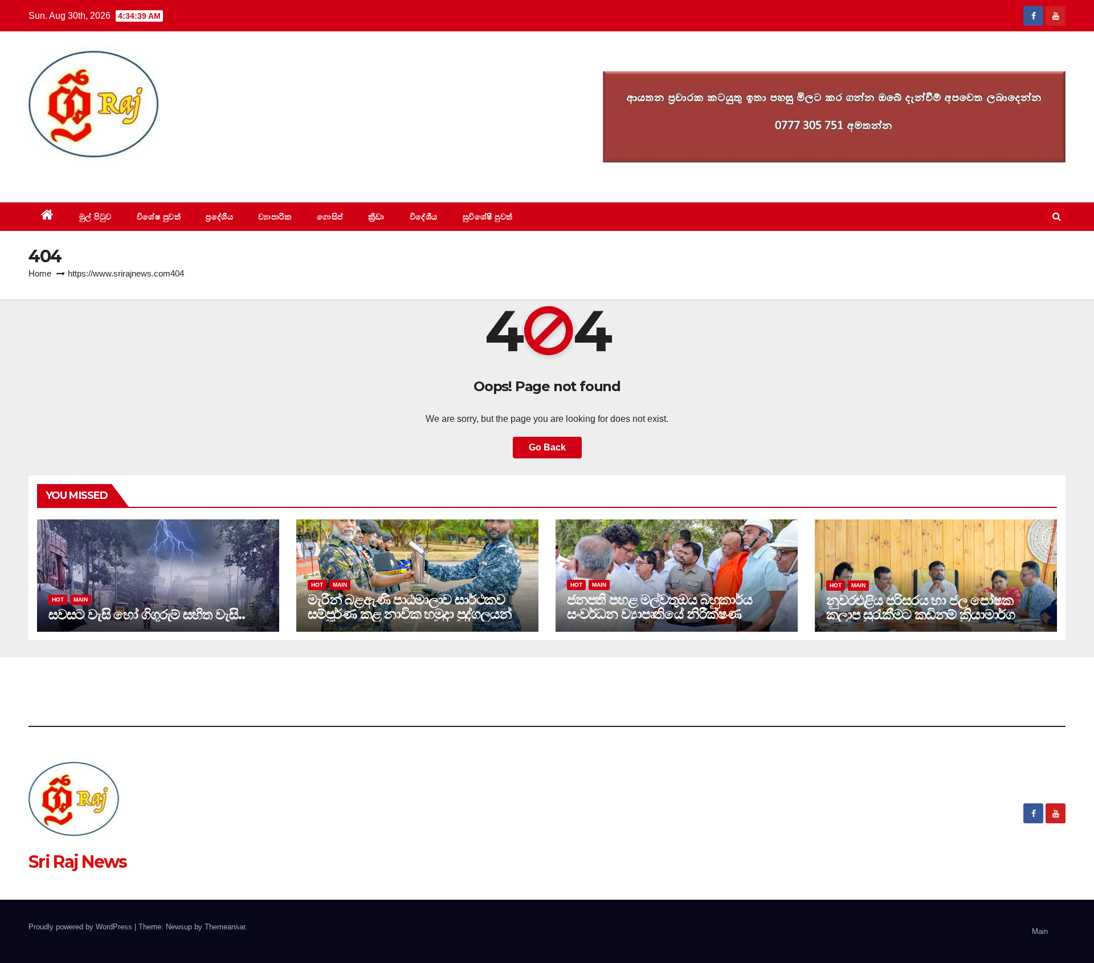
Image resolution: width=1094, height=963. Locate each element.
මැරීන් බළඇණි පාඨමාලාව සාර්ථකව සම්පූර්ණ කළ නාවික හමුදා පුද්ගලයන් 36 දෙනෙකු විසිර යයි (409, 613)
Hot (58, 599)
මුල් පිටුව (95, 217)
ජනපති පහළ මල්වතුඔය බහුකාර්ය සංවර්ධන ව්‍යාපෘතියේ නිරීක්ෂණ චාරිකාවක (659, 613)
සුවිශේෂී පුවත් (488, 217)
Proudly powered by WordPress (81, 927)
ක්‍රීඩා (376, 217)
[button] (1056, 216)
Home (39, 273)
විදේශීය (424, 217)
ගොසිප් (330, 217)
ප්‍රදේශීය (219, 217)
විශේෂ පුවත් (159, 217)
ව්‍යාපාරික (275, 217)
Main (81, 599)
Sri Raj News (77, 176)
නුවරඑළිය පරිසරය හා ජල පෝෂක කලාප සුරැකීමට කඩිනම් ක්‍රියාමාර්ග (920, 607)
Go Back (547, 447)
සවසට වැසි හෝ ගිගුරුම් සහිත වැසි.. (146, 614)
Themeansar (225, 927)
